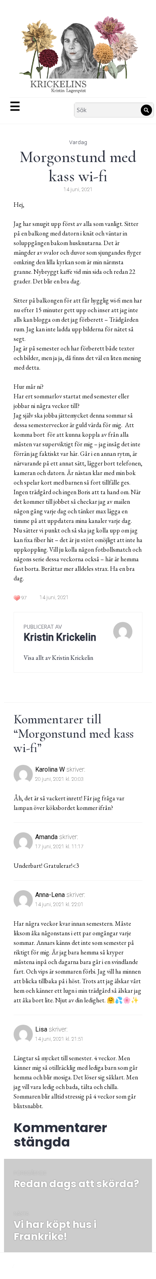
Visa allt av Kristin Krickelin (58, 657)
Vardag (78, 142)
